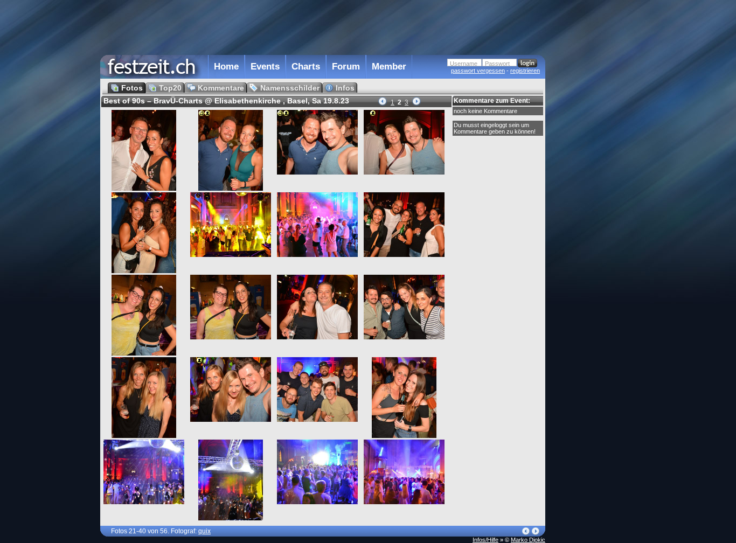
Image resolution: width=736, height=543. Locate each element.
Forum (346, 66)
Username (463, 63)
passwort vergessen (478, 70)
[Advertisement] (593, 217)
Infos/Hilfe (485, 540)
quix (204, 531)
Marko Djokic (528, 540)
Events (265, 66)
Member (389, 66)
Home (226, 66)
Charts (305, 66)
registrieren (525, 70)
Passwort (497, 63)
